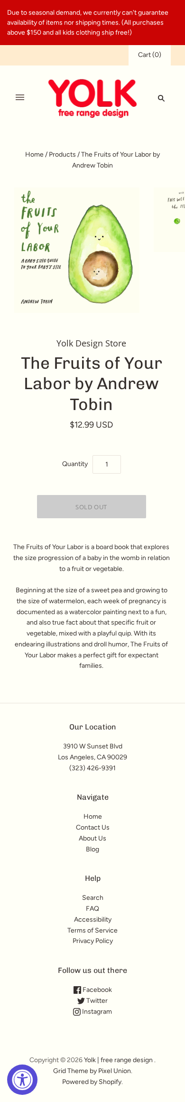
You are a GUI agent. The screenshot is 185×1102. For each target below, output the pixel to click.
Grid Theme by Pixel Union (92, 1071)
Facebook (96, 990)
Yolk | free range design (118, 1060)
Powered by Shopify (91, 1082)
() (149, 55)
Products (62, 154)
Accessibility (92, 919)
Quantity (75, 464)
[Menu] (20, 97)
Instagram (96, 1012)
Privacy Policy (93, 941)
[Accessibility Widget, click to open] (22, 1080)
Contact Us (93, 827)
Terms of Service (92, 930)
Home (34, 154)
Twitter (96, 1001)
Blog (92, 849)
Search (92, 898)
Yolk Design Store (91, 343)
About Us (92, 838)
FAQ (92, 909)
